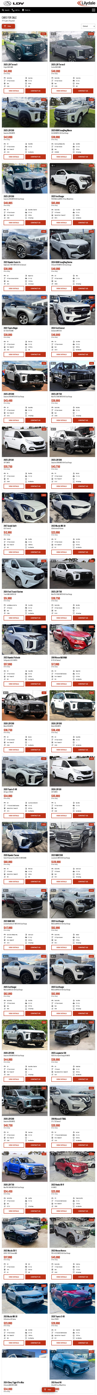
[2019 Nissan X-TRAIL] (72, 1101)
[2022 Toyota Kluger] (25, 310)
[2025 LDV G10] (25, 442)
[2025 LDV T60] (72, 376)
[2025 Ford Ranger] (72, 178)
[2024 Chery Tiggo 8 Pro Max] (25, 1364)
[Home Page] (13, 3)
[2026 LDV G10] (72, 771)
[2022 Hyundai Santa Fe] (25, 244)
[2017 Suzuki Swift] (25, 508)
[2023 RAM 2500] (72, 837)
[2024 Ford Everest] (72, 310)
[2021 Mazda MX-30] (25, 1298)
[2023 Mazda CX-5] (25, 1232)
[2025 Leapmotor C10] (72, 1035)
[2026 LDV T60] (25, 1166)
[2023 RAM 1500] (25, 903)
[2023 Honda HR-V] (72, 1166)
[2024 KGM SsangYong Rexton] (72, 244)
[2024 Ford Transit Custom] (25, 573)
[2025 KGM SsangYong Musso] (72, 112)
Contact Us (35, 91)
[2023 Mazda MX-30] (72, 508)
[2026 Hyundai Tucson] (25, 837)
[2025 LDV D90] (25, 112)
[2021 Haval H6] (72, 1364)
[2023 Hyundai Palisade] (25, 639)
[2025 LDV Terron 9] (25, 46)
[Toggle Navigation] (93, 10)
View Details (14, 91)
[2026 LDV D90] (25, 705)
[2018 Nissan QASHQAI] (72, 639)
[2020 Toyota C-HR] (25, 771)
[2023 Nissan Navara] (72, 1232)
